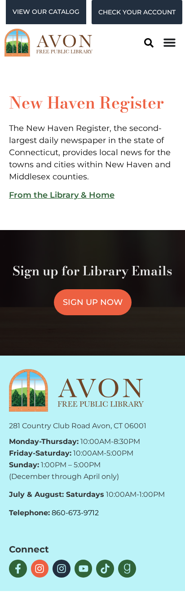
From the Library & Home (62, 195)
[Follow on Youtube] (83, 569)
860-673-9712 (75, 513)
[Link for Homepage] (76, 390)
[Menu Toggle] (169, 42)
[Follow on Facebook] (18, 569)
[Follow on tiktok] (105, 569)
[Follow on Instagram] (40, 569)
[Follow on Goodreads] (127, 569)
